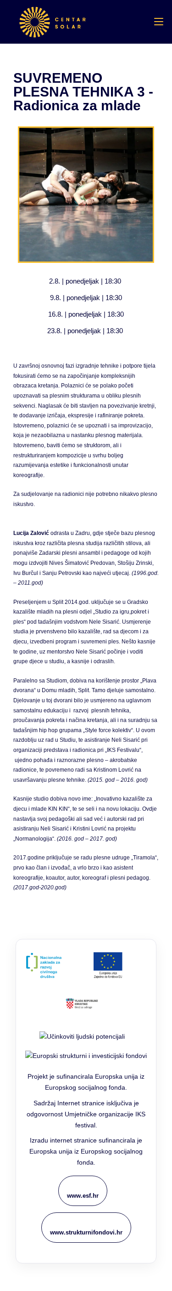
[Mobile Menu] (158, 21)
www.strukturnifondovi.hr (86, 1232)
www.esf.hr (83, 1195)
